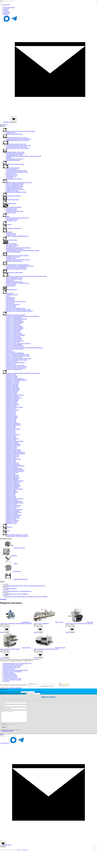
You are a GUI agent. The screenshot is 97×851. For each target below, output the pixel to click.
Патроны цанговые (11, 305)
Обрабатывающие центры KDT (14, 154)
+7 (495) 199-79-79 (4, 743)
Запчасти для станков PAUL (13, 336)
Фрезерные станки (11, 212)
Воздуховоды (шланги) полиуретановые (16, 366)
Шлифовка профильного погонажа (15, 189)
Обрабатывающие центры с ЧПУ (11, 667)
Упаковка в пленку (11, 234)
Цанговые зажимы (11, 307)
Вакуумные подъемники (12, 245)
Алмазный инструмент (12, 294)
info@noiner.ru (3, 124)
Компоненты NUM (11, 461)
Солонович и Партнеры (15, 687)
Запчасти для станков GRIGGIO (14, 334)
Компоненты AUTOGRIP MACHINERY (16, 380)
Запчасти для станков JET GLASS (15, 346)
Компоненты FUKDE (11, 418)
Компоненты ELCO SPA (12, 410)
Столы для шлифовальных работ (14, 185)
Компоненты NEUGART (12, 456)
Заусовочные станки (11, 220)
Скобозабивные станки (12, 219)
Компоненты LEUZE (11, 448)
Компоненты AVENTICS (12, 382)
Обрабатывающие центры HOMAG (15, 153)
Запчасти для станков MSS (13, 342)
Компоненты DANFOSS (12, 399)
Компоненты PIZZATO (12, 472)
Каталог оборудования (9, 7)
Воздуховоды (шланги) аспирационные (16, 267)
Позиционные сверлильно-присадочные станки (18, 145)
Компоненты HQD (11, 426)
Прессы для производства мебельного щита (17, 283)
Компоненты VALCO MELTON (14, 509)
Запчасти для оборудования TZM (14, 340)
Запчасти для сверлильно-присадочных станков (18, 358)
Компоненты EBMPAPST (12, 404)
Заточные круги (10, 302)
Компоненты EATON (11, 401)
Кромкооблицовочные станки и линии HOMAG (18, 139)
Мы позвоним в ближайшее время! (10, 692)
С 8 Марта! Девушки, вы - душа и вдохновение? (15, 593)
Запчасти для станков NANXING (14, 327)
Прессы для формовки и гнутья (14, 277)
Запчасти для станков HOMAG (14, 317)
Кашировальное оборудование (14, 178)
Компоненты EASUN (11, 403)
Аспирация (6, 8)
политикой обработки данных (7, 730)
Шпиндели (9, 350)
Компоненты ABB (11, 374)
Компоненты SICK (11, 490)
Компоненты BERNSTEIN (13, 389)
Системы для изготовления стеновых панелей (18, 259)
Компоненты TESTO (11, 504)
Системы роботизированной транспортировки (18, 247)
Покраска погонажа (11, 176)
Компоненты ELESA (11, 406)
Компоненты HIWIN (11, 422)
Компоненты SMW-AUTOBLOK (14, 498)
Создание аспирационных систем (11, 678)
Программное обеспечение (13, 160)
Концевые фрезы (10, 298)
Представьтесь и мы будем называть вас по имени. (13, 693)
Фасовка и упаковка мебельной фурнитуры (17, 236)
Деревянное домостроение (13, 256)
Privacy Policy (19, 849)
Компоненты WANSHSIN (12, 511)
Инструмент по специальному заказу (15, 308)
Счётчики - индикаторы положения (15, 362)
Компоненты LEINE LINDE (13, 445)
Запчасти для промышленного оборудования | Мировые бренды (22, 316)
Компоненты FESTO (11, 415)
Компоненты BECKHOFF (13, 388)
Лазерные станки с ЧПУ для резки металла (17, 536)
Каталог (2, 734)
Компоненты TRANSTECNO (13, 505)
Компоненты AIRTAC (12, 376)
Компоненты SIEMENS (12, 491)
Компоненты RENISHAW (12, 478)
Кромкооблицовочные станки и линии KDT (17, 140)
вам (8, 692)
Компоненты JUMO (11, 436)
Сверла (8, 296)
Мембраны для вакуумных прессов (15, 365)
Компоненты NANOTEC (12, 455)
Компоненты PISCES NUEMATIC (15, 471)
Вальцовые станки (11, 173)
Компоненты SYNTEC (12, 500)
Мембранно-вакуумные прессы (14, 281)
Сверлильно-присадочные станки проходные (17, 148)
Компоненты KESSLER (12, 438)
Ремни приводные (11, 364)
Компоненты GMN (11, 421)
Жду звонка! (38, 692)
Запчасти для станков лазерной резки (15, 368)
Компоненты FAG (10, 414)
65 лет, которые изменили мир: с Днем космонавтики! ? (17, 591)
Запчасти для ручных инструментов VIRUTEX (18, 343)
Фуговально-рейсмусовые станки (14, 211)
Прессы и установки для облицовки (12, 671)
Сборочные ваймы (11, 284)
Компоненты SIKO (11, 493)
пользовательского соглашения (34, 686)
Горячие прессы (10, 280)
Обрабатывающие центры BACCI (15, 159)
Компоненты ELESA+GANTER (14, 407)
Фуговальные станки (11, 208)
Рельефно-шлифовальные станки (14, 186)
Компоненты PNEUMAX (12, 475)
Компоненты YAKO (11, 519)
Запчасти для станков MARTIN (14, 323)
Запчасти (5, 10)
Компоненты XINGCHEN (13, 517)
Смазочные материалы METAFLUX (15, 452)
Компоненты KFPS (11, 440)
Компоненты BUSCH (11, 393)
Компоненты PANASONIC (13, 464)
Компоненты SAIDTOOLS (13, 482)
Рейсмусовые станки (11, 209)
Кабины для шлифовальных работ (15, 183)
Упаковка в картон (11, 233)
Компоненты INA (10, 433)
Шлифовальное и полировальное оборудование (15, 670)
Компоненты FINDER (12, 416)
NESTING (8, 157)
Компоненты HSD (11, 427)
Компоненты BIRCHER (12, 391)
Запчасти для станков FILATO (14, 325)
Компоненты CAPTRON (12, 396)
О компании (6, 11)
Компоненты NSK (11, 460)
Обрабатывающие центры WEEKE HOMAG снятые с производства (23, 156)
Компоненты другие (11, 523)
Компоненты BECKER (12, 386)
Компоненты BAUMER (12, 385)
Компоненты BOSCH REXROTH (14, 481)
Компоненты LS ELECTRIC (13, 449)
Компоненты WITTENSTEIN (13, 512)
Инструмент (6, 681)
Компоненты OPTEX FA (12, 463)
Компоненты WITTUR (12, 513)
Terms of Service (25, 849)
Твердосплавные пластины (13, 304)
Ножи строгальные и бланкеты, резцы (16, 301)
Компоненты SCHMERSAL (13, 485)
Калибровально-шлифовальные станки (16, 192)
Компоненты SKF (10, 494)
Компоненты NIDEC (11, 457)
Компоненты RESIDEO (12, 479)
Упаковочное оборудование (10, 675)
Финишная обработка (8, 673)
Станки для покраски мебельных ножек (16, 170)
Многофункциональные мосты (14, 261)
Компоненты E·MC (11, 412)
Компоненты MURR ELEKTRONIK (15, 453)
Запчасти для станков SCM (13, 331)
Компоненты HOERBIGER (13, 423)
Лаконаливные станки (12, 174)
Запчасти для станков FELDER (14, 338)
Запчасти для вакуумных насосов (14, 349)
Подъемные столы (11, 246)
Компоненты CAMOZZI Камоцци (15, 395)
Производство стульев (9, 668)
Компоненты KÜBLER (12, 442)
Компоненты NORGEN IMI (13, 459)
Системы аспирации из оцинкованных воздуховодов (19, 266)
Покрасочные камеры (11, 169)
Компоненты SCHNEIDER (13, 486)
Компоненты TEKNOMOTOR (14, 501)
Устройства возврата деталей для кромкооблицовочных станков (22, 250)
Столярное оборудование (9, 674)
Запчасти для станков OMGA (13, 339)
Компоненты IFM (10, 430)
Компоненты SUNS (11, 497)
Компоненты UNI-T (11, 508)
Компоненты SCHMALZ (12, 483)
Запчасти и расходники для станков (12, 679)
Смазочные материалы (12, 361)
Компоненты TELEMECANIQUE (14, 502)
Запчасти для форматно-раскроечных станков (18, 355)
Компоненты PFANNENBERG (14, 468)
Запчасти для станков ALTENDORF (15, 335)
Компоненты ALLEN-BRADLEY (14, 378)
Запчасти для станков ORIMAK (14, 344)
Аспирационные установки (10, 677)
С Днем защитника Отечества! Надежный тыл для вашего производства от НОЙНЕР (25, 596)
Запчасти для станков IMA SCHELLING (16, 319)
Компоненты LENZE (11, 446)
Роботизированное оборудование (14, 249)
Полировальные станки (12, 190)
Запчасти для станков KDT (13, 324)
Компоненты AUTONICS (12, 381)
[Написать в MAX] (7, 21)
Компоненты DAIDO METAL (14, 397)
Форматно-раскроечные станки (14, 134)
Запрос (2, 632)
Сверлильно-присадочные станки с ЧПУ (16, 146)
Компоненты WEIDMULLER (13, 515)
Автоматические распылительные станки (17, 172)
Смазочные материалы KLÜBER (14, 441)
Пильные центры (10, 132)
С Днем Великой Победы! (10, 588)
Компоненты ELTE (11, 411)
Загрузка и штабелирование (13, 251)
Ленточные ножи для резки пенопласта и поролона (19, 311)
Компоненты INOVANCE (12, 434)
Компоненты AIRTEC (11, 377)
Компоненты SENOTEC (12, 487)
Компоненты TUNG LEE (12, 506)
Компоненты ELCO (11, 408)
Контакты (5, 14)
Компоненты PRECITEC (12, 476)
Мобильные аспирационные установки (16, 268)
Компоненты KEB (11, 437)
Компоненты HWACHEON (13, 429)
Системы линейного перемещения (15, 353)
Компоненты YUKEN (11, 521)
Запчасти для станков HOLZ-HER (15, 321)
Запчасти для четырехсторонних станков (16, 359)
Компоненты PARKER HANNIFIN (15, 466)
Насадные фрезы (10, 300)
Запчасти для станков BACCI (13, 332)
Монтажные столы (11, 258)
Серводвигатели (10, 351)
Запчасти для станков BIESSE (14, 329)
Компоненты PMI (10, 474)
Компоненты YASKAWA (12, 520)
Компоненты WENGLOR (12, 516)
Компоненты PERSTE (12, 467)
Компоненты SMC (11, 496)
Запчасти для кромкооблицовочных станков (17, 354)
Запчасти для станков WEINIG (14, 320)
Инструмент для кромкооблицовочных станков (18, 309)
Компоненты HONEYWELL (13, 425)
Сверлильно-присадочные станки (11, 666)
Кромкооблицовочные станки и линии (13, 664)
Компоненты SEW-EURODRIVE (14, 489)
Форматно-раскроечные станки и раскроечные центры (17, 663)
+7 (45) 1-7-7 (5, 4)
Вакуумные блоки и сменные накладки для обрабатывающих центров (24, 347)
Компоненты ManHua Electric (13, 451)
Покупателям (6, 13)
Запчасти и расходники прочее (14, 369)
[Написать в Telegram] (14, 21)
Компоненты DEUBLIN (12, 400)
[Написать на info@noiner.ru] (48, 840)
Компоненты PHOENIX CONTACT (15, 470)
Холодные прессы (10, 285)
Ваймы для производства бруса (14, 279)
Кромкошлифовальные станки (14, 188)
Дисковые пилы (10, 297)
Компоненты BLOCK (11, 392)
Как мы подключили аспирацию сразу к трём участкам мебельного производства (24, 585)
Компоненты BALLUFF (12, 384)
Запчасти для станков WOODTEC (15, 328)
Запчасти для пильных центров (14, 357)
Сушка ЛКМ (9, 177)
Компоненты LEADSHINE (13, 444)
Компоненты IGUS (11, 431)
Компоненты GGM (11, 419)
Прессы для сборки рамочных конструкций (17, 217)
